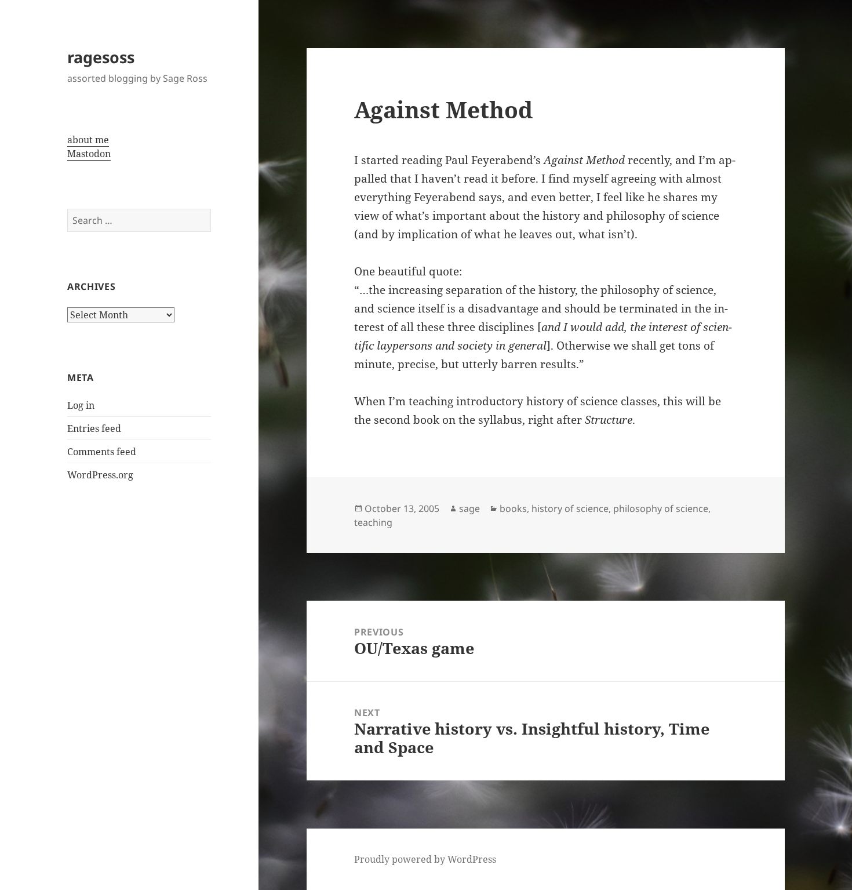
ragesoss (100, 57)
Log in (80, 405)
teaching (373, 522)
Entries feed (94, 428)
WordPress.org (100, 474)
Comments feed (101, 451)
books (513, 508)
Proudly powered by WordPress (425, 859)
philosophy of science (660, 508)
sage (469, 508)
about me (88, 139)
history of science (570, 508)
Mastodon (89, 153)
